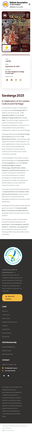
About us (5, 311)
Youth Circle (6, 315)
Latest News (6, 329)
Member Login (6, 350)
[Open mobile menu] (29, 4)
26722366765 (8, 430)
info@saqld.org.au (11, 368)
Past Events (5, 337)
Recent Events (6, 333)
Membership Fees (7, 354)
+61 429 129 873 (10, 371)
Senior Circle (6, 318)
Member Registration (8, 347)
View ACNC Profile (10, 298)
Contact (4, 326)
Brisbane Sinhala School (9, 322)
